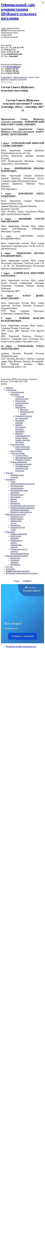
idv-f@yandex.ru (13, 67)
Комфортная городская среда (17, 571)
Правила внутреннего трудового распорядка (20, 428)
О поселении (6, 77)
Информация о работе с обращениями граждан (17, 543)
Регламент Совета (22, 460)
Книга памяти (16, 451)
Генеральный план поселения (23, 506)
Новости (9, 388)
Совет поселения (20, 77)
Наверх (4, 384)
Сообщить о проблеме (22, 636)
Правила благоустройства (21, 512)
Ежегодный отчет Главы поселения (22, 448)
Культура (9, 473)
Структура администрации (21, 397)
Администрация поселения (17, 393)
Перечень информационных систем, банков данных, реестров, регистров (22, 438)
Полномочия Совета (23, 458)
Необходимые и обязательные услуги (17, 521)
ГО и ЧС (9, 567)
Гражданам (10, 532)
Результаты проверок (19, 421)
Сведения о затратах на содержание (23, 417)
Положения (15, 558)
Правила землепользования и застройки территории (23, 509)
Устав (13, 482)
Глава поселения (17, 444)
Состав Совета (21, 455)
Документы (10, 479)
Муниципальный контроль (17, 556)
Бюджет (14, 499)
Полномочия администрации (21, 402)
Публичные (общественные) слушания (22, 573)
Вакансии (24, 410)
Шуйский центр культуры (17, 476)
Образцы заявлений (19, 534)
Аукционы (10, 569)
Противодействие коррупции (23, 484)
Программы (15, 497)
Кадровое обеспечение (20, 406)
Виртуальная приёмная (16, 537)
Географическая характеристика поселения (21, 468)
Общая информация (19, 462)
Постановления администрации (17, 487)
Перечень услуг (17, 516)
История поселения (23, 464)
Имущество (15, 503)
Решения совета (17, 495)
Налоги (14, 501)
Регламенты (15, 525)
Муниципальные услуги (16, 514)
